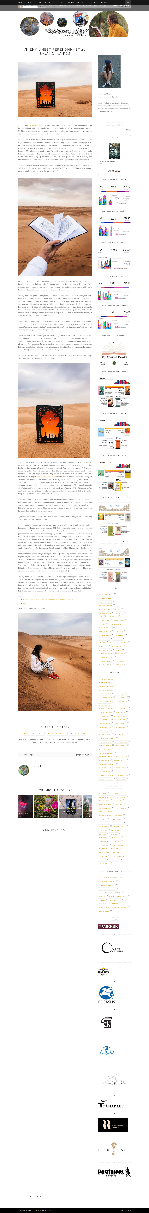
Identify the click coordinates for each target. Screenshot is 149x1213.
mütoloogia (103, 646)
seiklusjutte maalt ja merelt (108, 904)
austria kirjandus (105, 694)
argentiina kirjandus (106, 686)
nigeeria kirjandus (105, 746)
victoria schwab (104, 823)
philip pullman (118, 845)
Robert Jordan (104, 163)
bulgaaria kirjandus (105, 697)
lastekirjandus (104, 620)
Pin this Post (79, 733)
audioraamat (120, 635)
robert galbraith (116, 819)
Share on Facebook (34, 733)
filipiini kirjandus (121, 701)
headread (113, 642)
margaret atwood (105, 804)
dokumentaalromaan (106, 657)
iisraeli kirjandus (104, 716)
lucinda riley (121, 797)
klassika (88, 739)
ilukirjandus (62, 739)
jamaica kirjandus (120, 723)
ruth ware (102, 793)
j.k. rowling (103, 830)
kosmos (118, 650)
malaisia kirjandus (105, 742)
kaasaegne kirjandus (106, 594)
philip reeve (103, 849)
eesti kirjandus (121, 697)
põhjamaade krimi (105, 635)
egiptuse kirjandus (51, 739)
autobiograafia (104, 639)
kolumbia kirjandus (105, 731)
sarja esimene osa (70, 742)
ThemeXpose (35, 1210)
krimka (117, 609)
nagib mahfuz (38, 742)
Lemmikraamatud (34, 2)
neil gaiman (119, 804)
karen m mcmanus (105, 815)
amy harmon (116, 838)
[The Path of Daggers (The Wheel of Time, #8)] (114, 159)
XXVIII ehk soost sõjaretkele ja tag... (30, 815)
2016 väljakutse (50, 2)
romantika (119, 613)
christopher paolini (117, 856)
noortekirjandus (104, 602)
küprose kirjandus (105, 734)
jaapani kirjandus (104, 723)
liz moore (102, 834)
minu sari (102, 878)
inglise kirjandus (119, 716)
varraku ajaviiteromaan (107, 881)
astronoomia (120, 661)
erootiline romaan (105, 650)
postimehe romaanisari (106, 885)
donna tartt (116, 841)
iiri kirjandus (120, 712)
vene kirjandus (123, 775)
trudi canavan (104, 852)
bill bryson (103, 856)
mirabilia (102, 896)
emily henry (118, 801)
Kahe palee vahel (37, 125)
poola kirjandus (104, 749)
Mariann (38, 766)
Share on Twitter (59, 733)
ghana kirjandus (104, 705)
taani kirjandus (104, 768)
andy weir (116, 852)
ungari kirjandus (104, 771)
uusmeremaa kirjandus (106, 775)
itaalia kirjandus (119, 720)
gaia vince (102, 860)
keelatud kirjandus (105, 661)
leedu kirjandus (120, 734)
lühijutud (102, 642)
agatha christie (104, 801)
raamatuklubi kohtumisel (46, 477)
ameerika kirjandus (105, 683)
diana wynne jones (105, 808)
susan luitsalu (116, 849)
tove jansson (103, 838)
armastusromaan (105, 613)
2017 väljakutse (67, 2)
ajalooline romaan (36, 739)
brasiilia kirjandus (121, 694)
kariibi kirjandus (121, 727)
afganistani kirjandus (106, 679)
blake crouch (118, 823)
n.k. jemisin (118, 815)
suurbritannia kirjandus (107, 764)
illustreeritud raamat (106, 654)
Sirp (24, 604)
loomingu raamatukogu (107, 889)
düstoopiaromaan (105, 628)
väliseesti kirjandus (105, 779)
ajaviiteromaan (112, 617)
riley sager (102, 819)
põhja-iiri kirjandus (105, 757)
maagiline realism (105, 631)
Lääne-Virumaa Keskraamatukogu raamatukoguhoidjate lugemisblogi (50, 599)
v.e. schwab (114, 793)
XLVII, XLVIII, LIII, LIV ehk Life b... (78, 815)
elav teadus (103, 892)
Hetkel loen (114, 137)
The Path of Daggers (107, 161)
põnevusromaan (104, 609)
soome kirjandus (119, 760)
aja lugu (102, 900)
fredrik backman (121, 808)
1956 (26, 739)
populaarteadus (117, 646)
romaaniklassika (114, 900)
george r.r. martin (105, 812)
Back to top (124, 1210)
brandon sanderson (105, 797)
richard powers (104, 863)
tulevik (120, 654)
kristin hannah (115, 860)
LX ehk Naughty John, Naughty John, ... (55, 814)
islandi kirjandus (104, 720)
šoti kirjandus (121, 779)
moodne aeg (114, 878)
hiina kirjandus (123, 709)
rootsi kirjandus (121, 757)
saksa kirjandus (104, 760)
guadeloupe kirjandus (106, 709)
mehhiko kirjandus (121, 742)
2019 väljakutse (100, 2)
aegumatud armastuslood (118, 896)
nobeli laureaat (50, 742)
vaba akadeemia (104, 911)
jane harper (115, 830)
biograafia (118, 639)
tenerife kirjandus (120, 768)
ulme (100, 617)
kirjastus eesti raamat (76, 739)
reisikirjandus (118, 620)
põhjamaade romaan (120, 907)
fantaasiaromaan (105, 598)
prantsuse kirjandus (105, 753)
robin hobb (113, 834)
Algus (20, 2)
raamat (60, 742)
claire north (103, 841)
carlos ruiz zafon (119, 826)
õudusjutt (119, 631)
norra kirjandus (120, 746)
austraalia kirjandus (106, 690)
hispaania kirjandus (105, 712)
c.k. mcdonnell (104, 826)
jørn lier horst (104, 845)
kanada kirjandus (104, 727)
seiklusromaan (118, 665)
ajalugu (124, 642)
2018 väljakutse (83, 2)
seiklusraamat (104, 665)
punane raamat (116, 892)
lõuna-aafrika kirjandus (107, 738)
